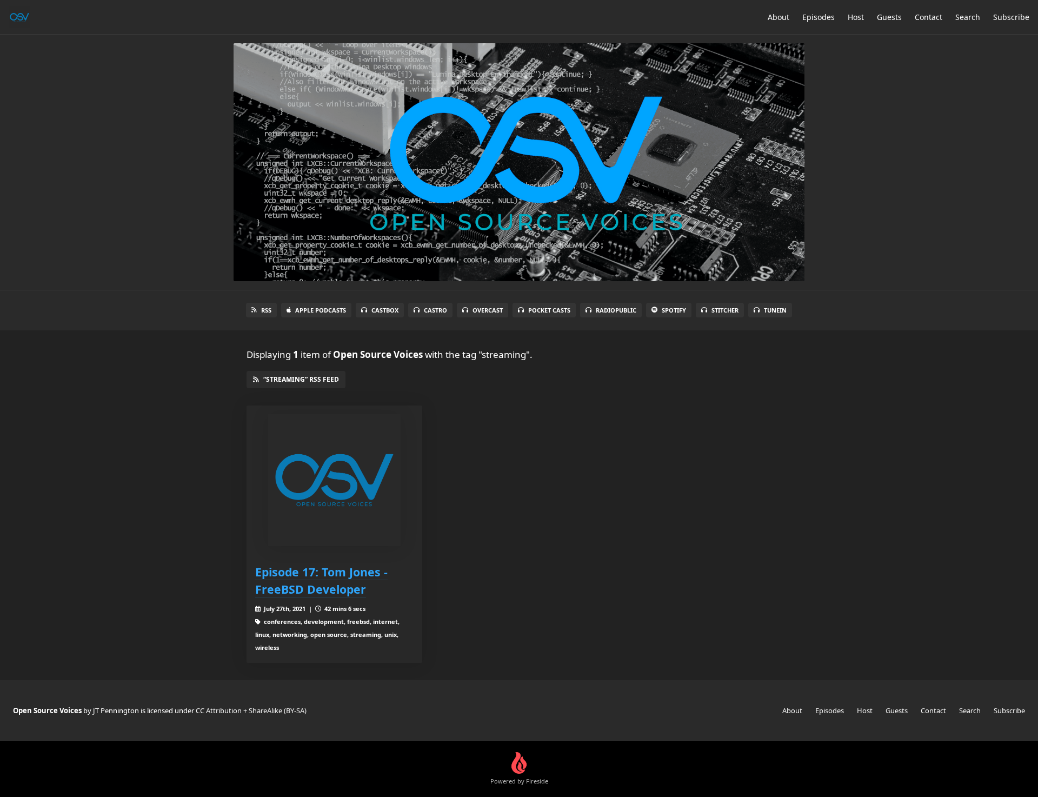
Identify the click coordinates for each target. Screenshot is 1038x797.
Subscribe (1011, 17)
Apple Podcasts (320, 310)
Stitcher (724, 310)
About (778, 17)
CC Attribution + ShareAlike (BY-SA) (251, 710)
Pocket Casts (549, 310)
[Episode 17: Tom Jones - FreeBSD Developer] (334, 480)
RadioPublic (616, 310)
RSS (266, 310)
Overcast (488, 310)
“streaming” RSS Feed (301, 379)
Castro (435, 310)
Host (856, 17)
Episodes (818, 17)
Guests (889, 17)
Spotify (674, 310)
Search (967, 17)
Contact (928, 17)
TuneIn (775, 310)
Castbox (384, 310)
